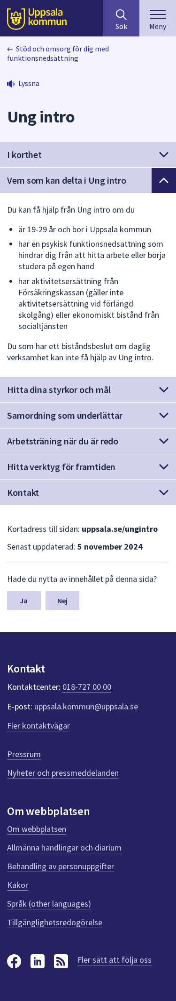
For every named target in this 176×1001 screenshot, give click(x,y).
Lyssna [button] (28, 83)
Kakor (17, 884)
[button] (88, 154)
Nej (62, 600)
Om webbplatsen (36, 828)
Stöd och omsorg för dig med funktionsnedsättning (58, 53)
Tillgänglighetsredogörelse (54, 922)
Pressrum (24, 754)
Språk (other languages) (49, 903)
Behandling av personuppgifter (60, 866)
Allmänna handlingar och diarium (64, 847)
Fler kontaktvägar (38, 725)
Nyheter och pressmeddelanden (63, 772)
